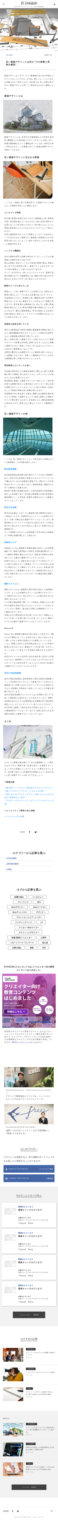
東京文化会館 (10, 507)
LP (41, 922)
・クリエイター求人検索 (14, 816)
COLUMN (11, 858)
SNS (44, 947)
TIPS (9, 869)
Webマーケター (40, 907)
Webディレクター (20, 912)
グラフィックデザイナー (29, 932)
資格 (32, 947)
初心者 (45, 942)
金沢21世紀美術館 (12, 672)
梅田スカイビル (11, 583)
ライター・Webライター (29, 927)
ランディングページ (23, 922)
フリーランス (23, 902)
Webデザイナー (18, 907)
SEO (39, 902)
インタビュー (38, 896)
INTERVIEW (12, 863)
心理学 (43, 937)
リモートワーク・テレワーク (22, 942)
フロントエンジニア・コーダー (29, 917)
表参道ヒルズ (10, 542)
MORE (36, 1315)
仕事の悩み (17, 947)
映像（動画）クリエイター (22, 937)
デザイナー (41, 912)
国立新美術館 (10, 468)
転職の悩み (19, 896)
